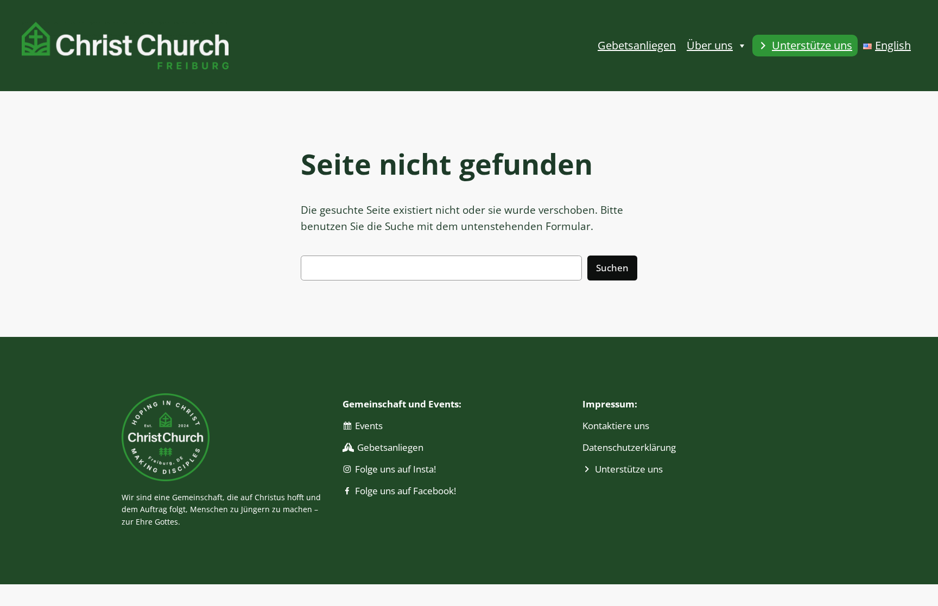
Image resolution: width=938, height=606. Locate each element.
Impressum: (609, 404)
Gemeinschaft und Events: (402, 404)
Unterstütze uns (812, 45)
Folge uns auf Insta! (395, 469)
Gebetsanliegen (637, 45)
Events (369, 425)
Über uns (710, 45)
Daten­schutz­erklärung (629, 447)
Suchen (612, 267)
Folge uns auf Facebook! (405, 490)
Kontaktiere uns (615, 425)
